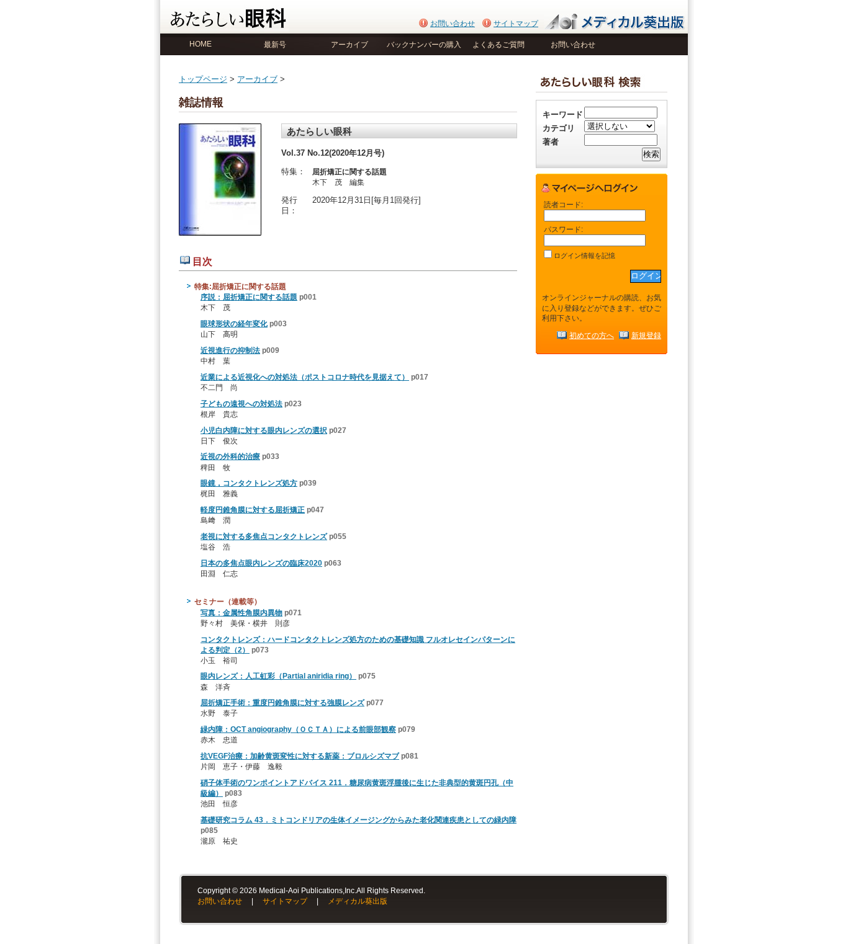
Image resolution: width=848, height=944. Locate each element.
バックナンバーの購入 (424, 44)
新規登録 (646, 335)
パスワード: (563, 229)
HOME (200, 44)
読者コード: (563, 204)
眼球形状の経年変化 (234, 323)
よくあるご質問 (498, 44)
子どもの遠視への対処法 (241, 403)
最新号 (275, 44)
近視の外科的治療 (230, 456)
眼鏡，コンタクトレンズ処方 (249, 483)
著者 (551, 141)
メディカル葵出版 (357, 901)
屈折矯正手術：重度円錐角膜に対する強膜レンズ (282, 702)
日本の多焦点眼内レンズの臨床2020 (261, 563)
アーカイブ (349, 44)
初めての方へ (591, 335)
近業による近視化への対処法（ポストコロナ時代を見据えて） (305, 377)
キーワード (563, 114)
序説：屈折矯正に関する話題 (249, 297)
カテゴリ (559, 128)
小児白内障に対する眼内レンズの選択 (264, 430)
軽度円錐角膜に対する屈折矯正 (253, 509)
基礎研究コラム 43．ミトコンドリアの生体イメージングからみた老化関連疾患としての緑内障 (358, 820)
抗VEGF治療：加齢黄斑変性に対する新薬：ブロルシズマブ (300, 756)
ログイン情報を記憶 (583, 255)
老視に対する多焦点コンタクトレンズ (264, 536)
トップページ (203, 79)
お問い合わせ (452, 23)
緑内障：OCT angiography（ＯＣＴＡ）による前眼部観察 (298, 729)
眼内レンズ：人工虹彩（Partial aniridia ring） (278, 676)
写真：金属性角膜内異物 (241, 612)
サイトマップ (516, 23)
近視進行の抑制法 (230, 350)
